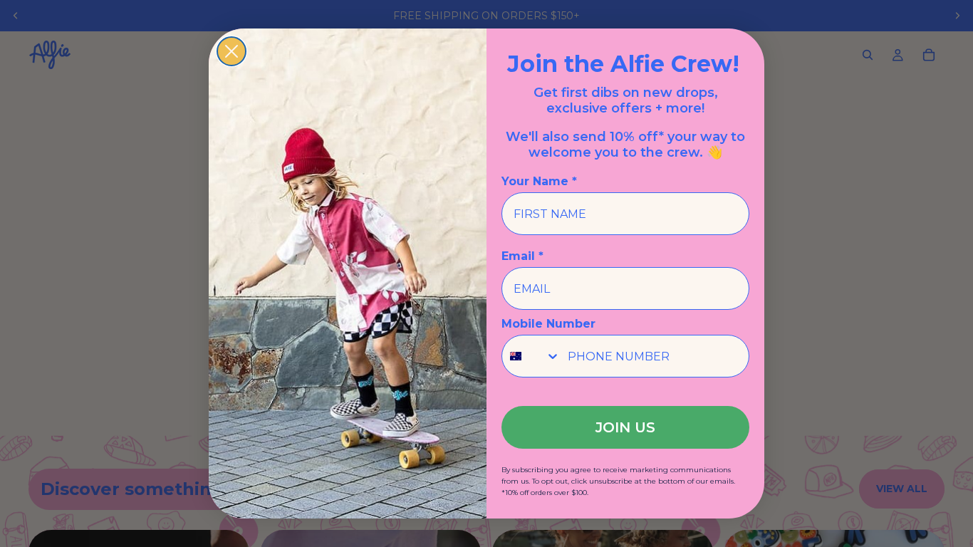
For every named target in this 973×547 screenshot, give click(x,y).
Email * (522, 256)
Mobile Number (548, 323)
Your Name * (539, 181)
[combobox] (531, 356)
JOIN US (625, 427)
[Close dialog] (231, 51)
